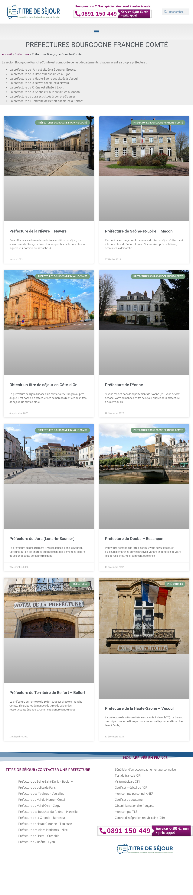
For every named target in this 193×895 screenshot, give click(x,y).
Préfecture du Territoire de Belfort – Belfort (47, 692)
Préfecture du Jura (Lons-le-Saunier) (41, 538)
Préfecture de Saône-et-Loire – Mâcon (139, 231)
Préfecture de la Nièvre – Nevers (38, 231)
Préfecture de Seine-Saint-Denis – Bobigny (45, 781)
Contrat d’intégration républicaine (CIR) (140, 817)
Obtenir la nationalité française (134, 805)
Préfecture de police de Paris (37, 787)
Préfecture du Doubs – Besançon (134, 538)
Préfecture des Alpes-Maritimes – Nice (42, 829)
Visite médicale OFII (127, 781)
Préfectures (22, 54)
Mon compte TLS (126, 811)
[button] (96, 31)
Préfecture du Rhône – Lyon (36, 842)
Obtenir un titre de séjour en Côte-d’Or (43, 385)
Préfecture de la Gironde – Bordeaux (42, 817)
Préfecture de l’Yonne (124, 385)
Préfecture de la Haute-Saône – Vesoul (139, 708)
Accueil (7, 54)
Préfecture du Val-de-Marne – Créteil (41, 799)
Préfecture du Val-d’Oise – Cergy (39, 805)
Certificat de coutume (129, 799)
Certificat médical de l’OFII (131, 787)
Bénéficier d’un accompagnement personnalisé (145, 769)
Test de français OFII (128, 775)
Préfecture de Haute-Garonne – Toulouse (45, 823)
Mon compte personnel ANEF (134, 793)
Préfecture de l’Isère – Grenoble (38, 836)
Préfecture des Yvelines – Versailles (41, 793)
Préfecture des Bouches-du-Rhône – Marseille (47, 811)
